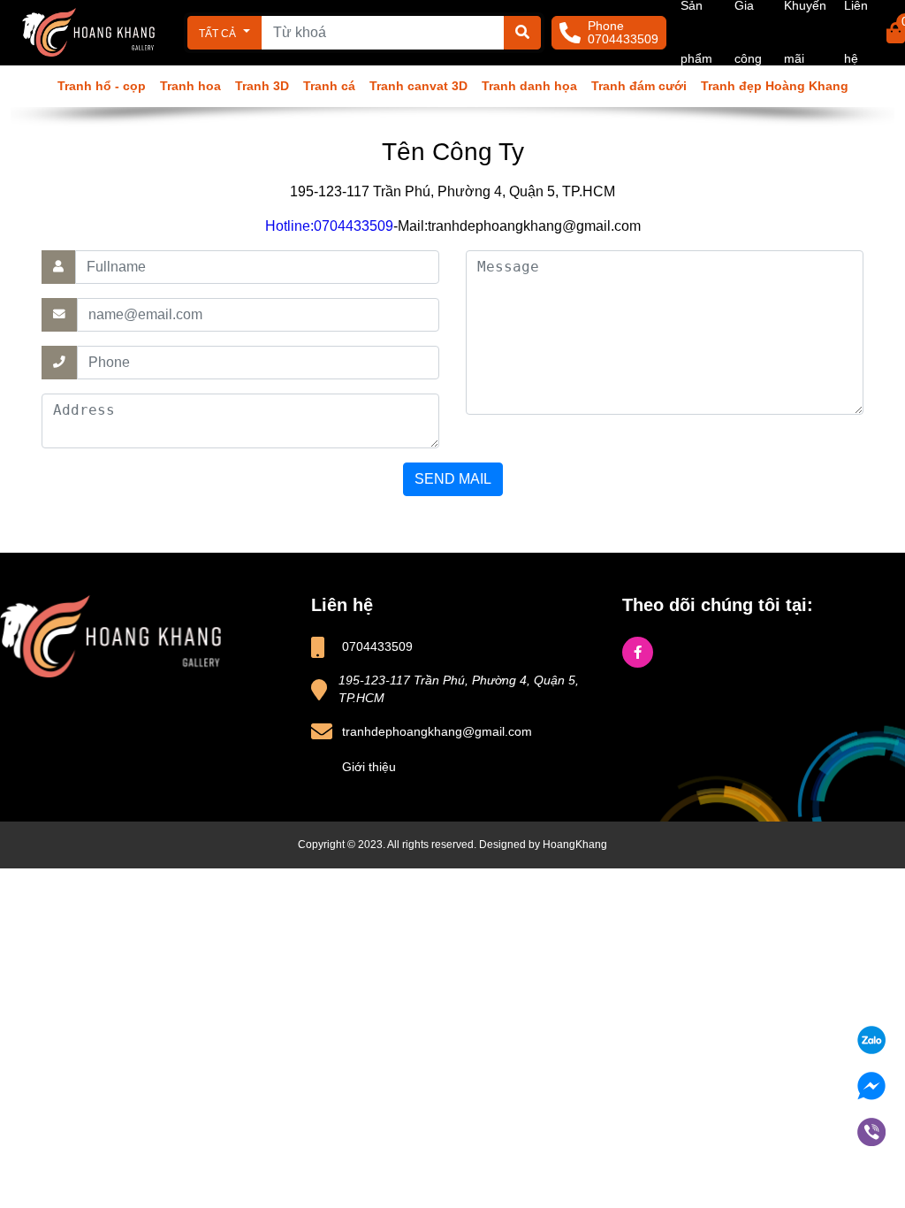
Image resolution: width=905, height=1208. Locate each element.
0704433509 (623, 39)
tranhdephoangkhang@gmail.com (437, 731)
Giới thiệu (369, 767)
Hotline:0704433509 (329, 225)
